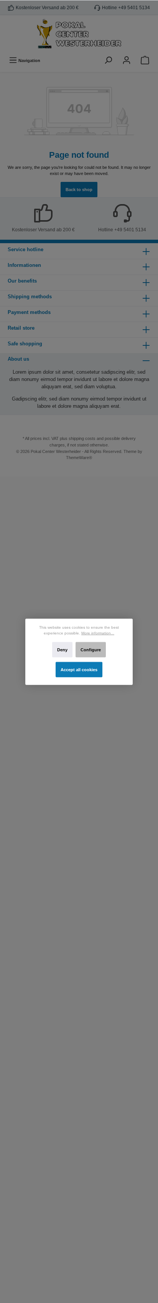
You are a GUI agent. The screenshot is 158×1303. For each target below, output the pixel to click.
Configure (91, 649)
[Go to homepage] (79, 34)
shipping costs (82, 438)
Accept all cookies (79, 669)
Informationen (24, 265)
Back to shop (79, 189)
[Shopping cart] (145, 60)
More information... (97, 633)
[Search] (108, 60)
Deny (62, 649)
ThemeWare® (79, 457)
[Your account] (126, 60)
